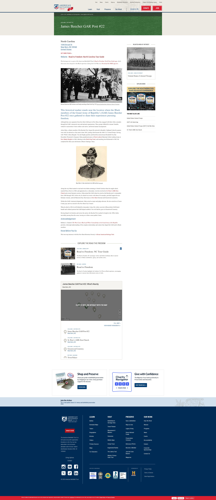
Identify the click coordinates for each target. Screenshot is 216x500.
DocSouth (101, 183)
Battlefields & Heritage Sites (111, 421)
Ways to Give (129, 425)
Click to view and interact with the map (91, 305)
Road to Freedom (85, 267)
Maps (90, 448)
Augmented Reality (113, 448)
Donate (146, 8)
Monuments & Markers (111, 431)
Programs (146, 428)
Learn (90, 9)
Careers (146, 444)
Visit (98, 9)
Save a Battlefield (130, 421)
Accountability (148, 440)
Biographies (92, 432)
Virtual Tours (111, 444)
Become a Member (131, 448)
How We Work (148, 421)
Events (106, 2)
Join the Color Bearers (130, 452)
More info (180, 498)
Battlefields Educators (122, 2)
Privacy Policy (148, 469)
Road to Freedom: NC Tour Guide (93, 251)
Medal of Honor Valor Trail (113, 456)
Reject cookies (190, 498)
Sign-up (113, 2)
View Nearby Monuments (112, 326)
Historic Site (77, 329)
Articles (91, 436)
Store (160, 2)
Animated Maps (93, 425)
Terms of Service (148, 472)
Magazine (128, 457)
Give (96, 2)
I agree (174, 498)
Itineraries (110, 436)
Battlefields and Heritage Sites (73, 14)
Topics (91, 428)
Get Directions (69, 53)
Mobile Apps (111, 440)
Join (157, 8)
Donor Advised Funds (130, 433)
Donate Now (70, 431)
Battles (91, 421)
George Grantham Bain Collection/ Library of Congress (108, 104)
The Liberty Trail (113, 452)
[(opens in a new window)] (64, 467)
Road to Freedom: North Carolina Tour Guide (86, 57)
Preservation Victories (129, 439)
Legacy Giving (131, 428)
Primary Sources (94, 444)
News (101, 2)
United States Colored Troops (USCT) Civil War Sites (141, 126)
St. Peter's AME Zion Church (134, 130)
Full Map (117, 323)
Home (65, 7)
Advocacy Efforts (131, 444)
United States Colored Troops (140, 75)
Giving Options (70, 457)
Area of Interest (138, 73)
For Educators (93, 452)
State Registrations (149, 476)
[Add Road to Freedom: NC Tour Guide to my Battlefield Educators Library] (121, 248)
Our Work (118, 9)
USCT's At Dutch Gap (132, 122)
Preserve (107, 9)
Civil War (63, 22)
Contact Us (147, 453)
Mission (146, 425)
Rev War (79, 264)
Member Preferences (135, 2)
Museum (75, 355)
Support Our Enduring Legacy (150, 2)
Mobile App (86, 248)
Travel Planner (112, 426)
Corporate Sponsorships (147, 449)
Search (133, 9)
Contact (70, 460)
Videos (91, 440)
